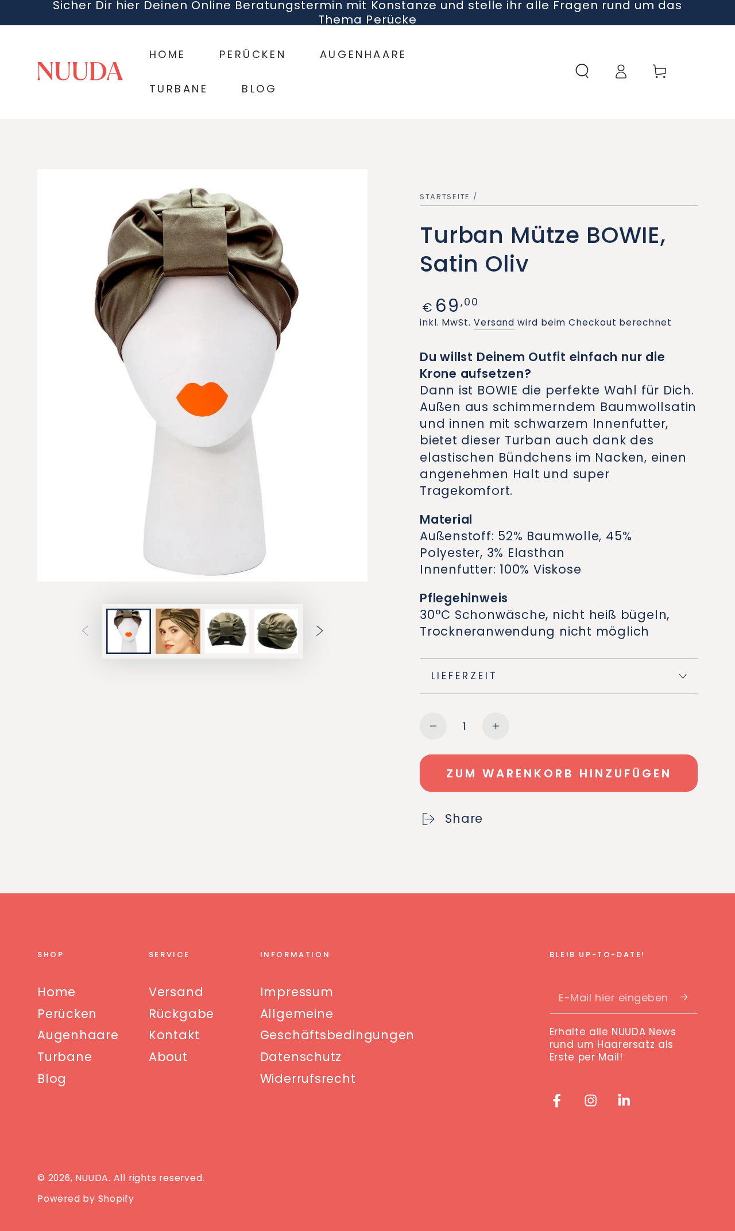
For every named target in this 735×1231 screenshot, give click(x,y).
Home (56, 992)
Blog (52, 1078)
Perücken (67, 1013)
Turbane (64, 1056)
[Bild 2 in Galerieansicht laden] (178, 631)
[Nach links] (85, 631)
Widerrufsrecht (308, 1078)
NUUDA (92, 1178)
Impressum (297, 992)
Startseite (445, 196)
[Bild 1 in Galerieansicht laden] (128, 631)
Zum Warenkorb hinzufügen (559, 773)
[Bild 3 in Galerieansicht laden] (226, 631)
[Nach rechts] (319, 631)
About (168, 1056)
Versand (494, 322)
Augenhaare (78, 1035)
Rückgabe (181, 1013)
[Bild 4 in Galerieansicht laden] (276, 631)
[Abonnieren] (689, 997)
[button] (582, 71)
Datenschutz (301, 1056)
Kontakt (174, 1035)
